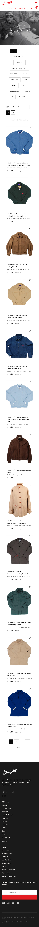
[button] (30, 8)
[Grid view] (8, 112)
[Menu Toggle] (36, 2)
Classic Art (24, 97)
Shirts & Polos (20, 56)
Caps (26, 79)
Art (12, 97)
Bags (14, 85)
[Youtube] (12, 792)
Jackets (23, 51)
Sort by (8, 107)
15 (27, 741)
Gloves (26, 74)
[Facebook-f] (7, 792)
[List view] (13, 112)
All (13, 51)
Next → (19, 747)
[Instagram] (3, 792)
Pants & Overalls (19, 68)
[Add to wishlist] (30, 127)
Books (27, 91)
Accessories (14, 91)
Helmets (13, 74)
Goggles (14, 79)
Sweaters (19, 62)
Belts (24, 85)
